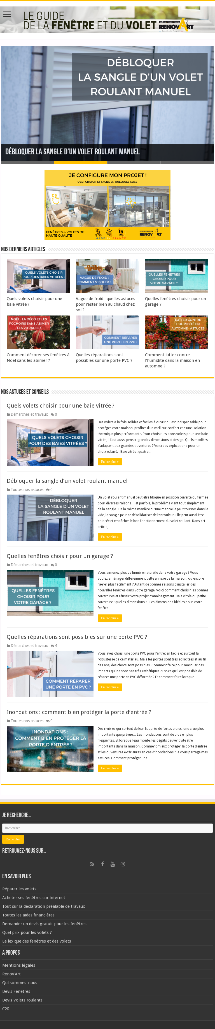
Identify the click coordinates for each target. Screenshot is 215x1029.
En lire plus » (110, 462)
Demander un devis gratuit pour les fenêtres (44, 923)
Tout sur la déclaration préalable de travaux (43, 906)
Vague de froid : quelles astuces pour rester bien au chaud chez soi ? (105, 304)
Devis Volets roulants (22, 1000)
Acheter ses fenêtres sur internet (33, 897)
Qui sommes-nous (19, 982)
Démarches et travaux (29, 414)
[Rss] (92, 864)
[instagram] (122, 864)
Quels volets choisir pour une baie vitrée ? (61, 405)
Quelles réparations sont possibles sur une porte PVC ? (77, 637)
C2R (6, 1008)
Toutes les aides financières (28, 915)
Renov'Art (11, 974)
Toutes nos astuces (27, 489)
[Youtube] (112, 864)
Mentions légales (18, 965)
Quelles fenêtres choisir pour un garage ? (60, 556)
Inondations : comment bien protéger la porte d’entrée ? (79, 712)
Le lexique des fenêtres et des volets (36, 941)
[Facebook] (102, 864)
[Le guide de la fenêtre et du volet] (107, 19)
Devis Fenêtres (16, 991)
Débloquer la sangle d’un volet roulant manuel (72, 152)
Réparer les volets (19, 888)
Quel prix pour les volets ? (27, 932)
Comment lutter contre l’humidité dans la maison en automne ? (172, 360)
